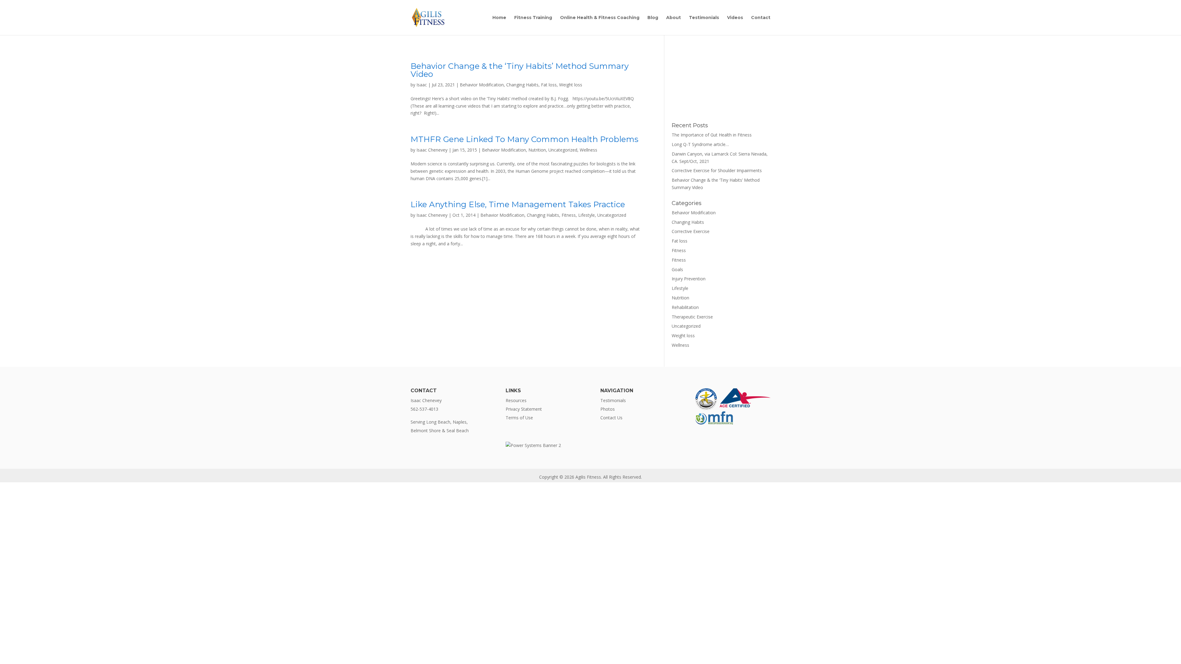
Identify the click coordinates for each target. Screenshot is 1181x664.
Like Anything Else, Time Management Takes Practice (518, 204)
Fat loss (549, 85)
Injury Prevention (689, 279)
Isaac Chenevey (431, 150)
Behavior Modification (482, 85)
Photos (607, 409)
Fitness (569, 215)
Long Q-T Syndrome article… (700, 144)
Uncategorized (562, 150)
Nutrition (537, 150)
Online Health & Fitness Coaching (599, 17)
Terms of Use (519, 418)
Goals (677, 269)
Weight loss (570, 85)
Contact (760, 17)
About (673, 17)
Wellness (588, 150)
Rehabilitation (685, 307)
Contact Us (611, 418)
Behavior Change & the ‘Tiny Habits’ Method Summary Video (520, 70)
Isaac (421, 85)
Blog (652, 17)
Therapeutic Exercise (692, 317)
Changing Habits (522, 85)
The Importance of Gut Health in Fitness (712, 135)
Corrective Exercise (691, 231)
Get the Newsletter (721, 97)
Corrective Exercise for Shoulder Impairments (717, 170)
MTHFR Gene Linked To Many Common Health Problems (524, 139)
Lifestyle (586, 215)
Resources (516, 400)
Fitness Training (533, 17)
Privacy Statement (524, 409)
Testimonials (704, 17)
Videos (735, 17)
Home (499, 17)
